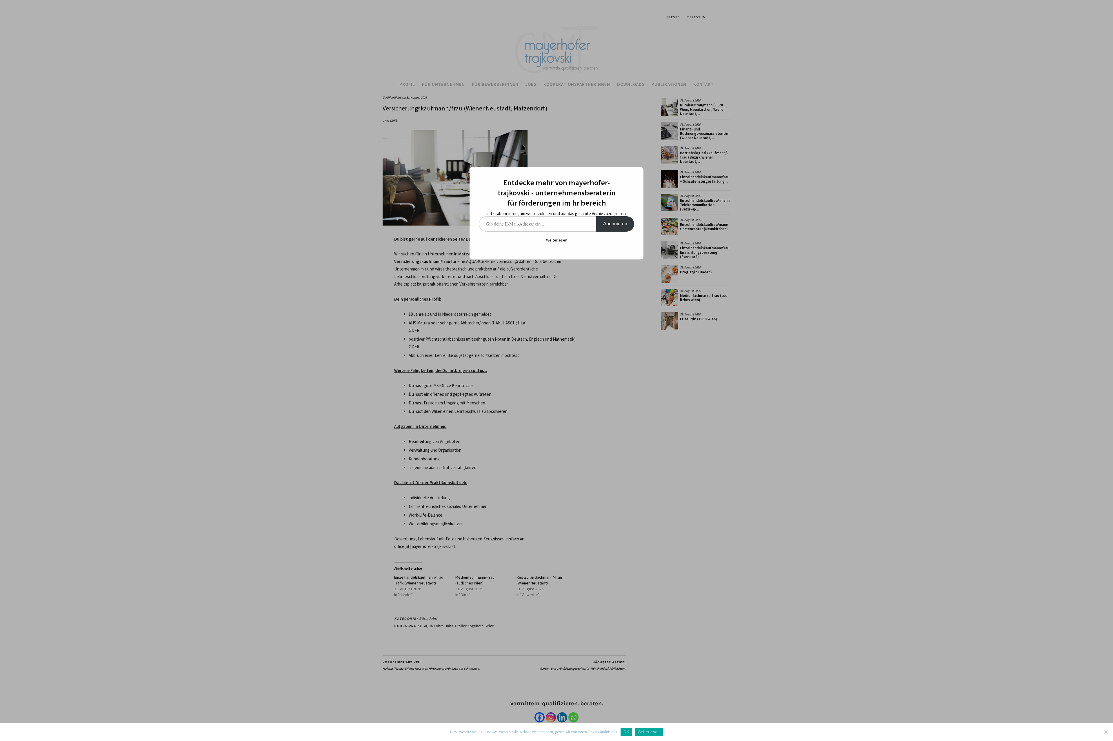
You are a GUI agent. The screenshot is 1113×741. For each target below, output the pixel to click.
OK (626, 731)
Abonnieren (615, 223)
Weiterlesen (556, 240)
